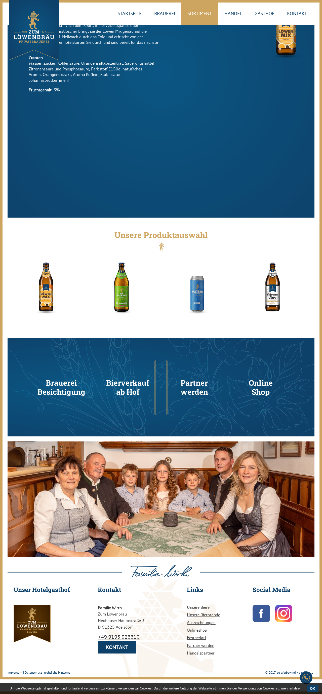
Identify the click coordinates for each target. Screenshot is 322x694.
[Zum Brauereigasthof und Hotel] (32, 624)
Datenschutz (33, 672)
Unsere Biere (198, 607)
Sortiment (226, 13)
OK (312, 688)
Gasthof (276, 13)
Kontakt (301, 13)
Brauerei (198, 13)
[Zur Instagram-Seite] (283, 613)
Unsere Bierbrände (203, 615)
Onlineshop (197, 630)
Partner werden (200, 645)
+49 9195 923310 (119, 637)
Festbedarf (196, 637)
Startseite (171, 13)
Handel (252, 13)
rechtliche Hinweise (57, 672)
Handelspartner (201, 653)
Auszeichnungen (201, 622)
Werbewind (288, 672)
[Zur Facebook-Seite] (261, 613)
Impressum (15, 672)
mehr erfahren (291, 688)
